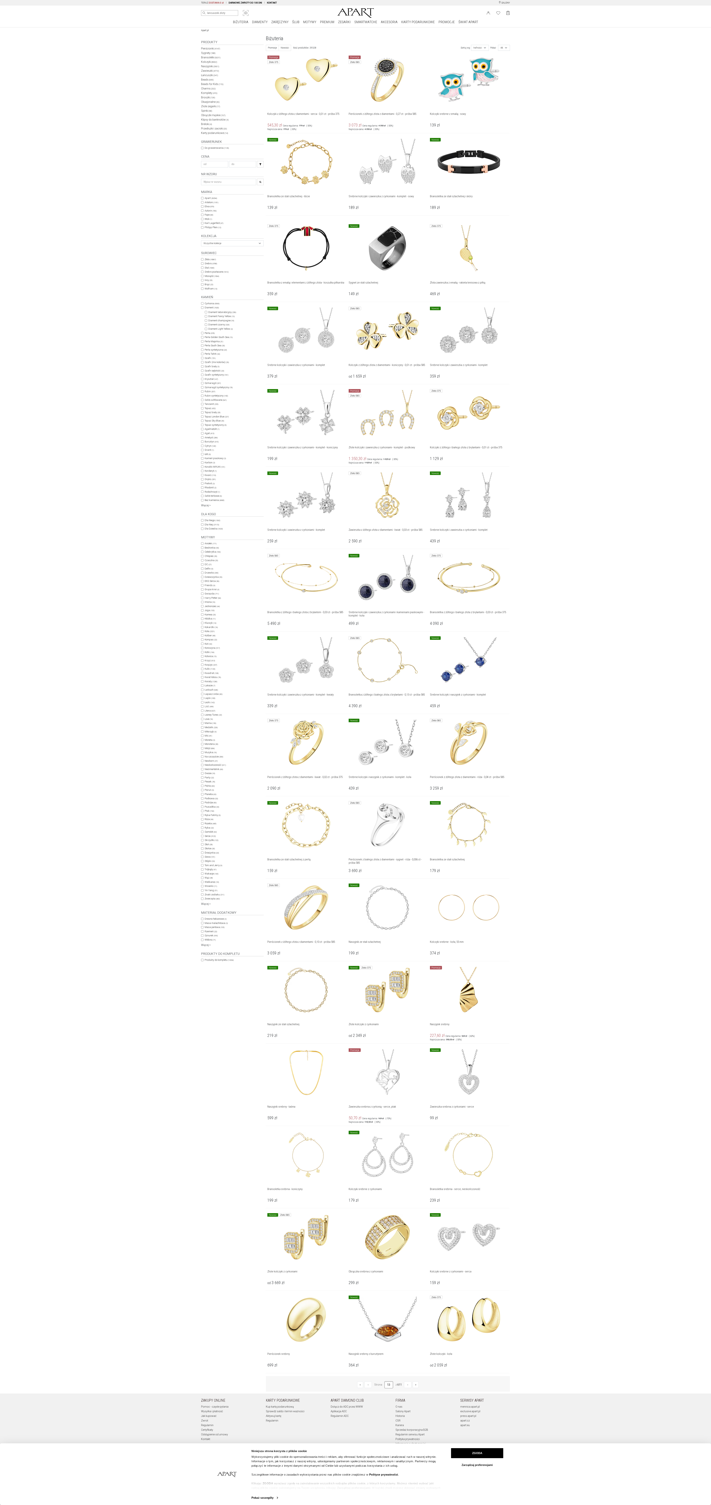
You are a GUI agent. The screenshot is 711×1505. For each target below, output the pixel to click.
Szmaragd (213, 383)
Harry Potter (213, 597)
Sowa (210, 856)
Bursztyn (211, 441)
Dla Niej (212, 524)
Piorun (209, 790)
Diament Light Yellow (220, 328)
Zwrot (204, 1420)
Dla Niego (212, 520)
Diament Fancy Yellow (221, 316)
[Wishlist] (498, 12)
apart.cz (465, 1420)
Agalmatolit (212, 429)
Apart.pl (205, 30)
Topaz (210, 408)
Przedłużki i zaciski (214, 128)
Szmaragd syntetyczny (219, 387)
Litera (210, 710)
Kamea (210, 614)
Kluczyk (210, 622)
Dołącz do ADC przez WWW (347, 1406)
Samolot (211, 831)
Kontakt (205, 1439)
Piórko (210, 785)
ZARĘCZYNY (279, 22)
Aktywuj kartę (273, 1415)
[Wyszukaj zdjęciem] (245, 13)
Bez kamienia (214, 500)
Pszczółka (212, 806)
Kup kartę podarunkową (280, 1406)
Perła (210, 333)
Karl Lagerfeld (214, 223)
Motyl (210, 748)
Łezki (210, 702)
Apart (211, 198)
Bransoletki (211, 57)
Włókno (210, 939)
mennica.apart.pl (470, 1406)
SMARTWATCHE (365, 22)
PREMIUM (327, 22)
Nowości (285, 47)
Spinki (206, 110)
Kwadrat (211, 673)
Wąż (209, 877)
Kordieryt (211, 470)
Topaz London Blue (217, 416)
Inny (208, 280)
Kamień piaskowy (215, 458)
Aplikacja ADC (339, 1411)
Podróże (210, 802)
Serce (210, 836)
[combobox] (232, 243)
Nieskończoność (215, 765)
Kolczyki (209, 61)
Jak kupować (208, 1415)
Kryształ (211, 379)
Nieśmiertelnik (214, 769)
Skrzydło (211, 840)
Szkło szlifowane (216, 400)
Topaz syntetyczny (215, 425)
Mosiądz (212, 276)
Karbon (210, 462)
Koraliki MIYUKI (215, 466)
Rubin (210, 391)
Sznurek (211, 935)
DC (208, 564)
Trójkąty (210, 869)
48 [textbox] (501, 47)
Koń (208, 643)
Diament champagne (221, 320)
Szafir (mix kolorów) (217, 362)
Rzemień (211, 931)
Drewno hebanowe (215, 918)
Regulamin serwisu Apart (410, 1434)
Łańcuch (211, 689)
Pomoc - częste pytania (214, 1406)
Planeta (210, 794)
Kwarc (210, 475)
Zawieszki (210, 70)
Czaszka (211, 560)
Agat (209, 433)
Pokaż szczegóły (262, 1497)
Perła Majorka (214, 341)
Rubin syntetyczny (216, 395)
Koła (210, 631)
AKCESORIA (389, 22)
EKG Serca (212, 581)
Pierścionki (210, 48)
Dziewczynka (213, 577)
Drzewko (211, 572)
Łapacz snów (213, 694)
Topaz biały (212, 412)
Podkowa (211, 798)
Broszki (208, 97)
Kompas (211, 639)
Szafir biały (212, 366)
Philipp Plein (213, 227)
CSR (397, 1420)
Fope (209, 214)
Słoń (209, 844)
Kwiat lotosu (213, 677)
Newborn (211, 760)
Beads (207, 79)
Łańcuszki (209, 75)
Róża (209, 819)
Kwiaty (211, 681)
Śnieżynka (212, 852)
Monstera (211, 744)
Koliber (210, 635)
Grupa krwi (212, 589)
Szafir (210, 358)
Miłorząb (210, 731)
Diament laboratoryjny (222, 312)
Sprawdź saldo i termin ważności (285, 1411)
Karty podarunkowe (214, 132)
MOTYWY (309, 22)
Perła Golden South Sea (219, 337)
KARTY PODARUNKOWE (418, 22)
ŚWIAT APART (468, 22)
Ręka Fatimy (213, 815)
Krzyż (210, 660)
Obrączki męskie (213, 115)
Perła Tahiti (212, 353)
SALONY (505, 2)
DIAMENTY (260, 22)
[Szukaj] (260, 164)
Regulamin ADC (340, 1415)
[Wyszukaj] (204, 12)
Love (209, 719)
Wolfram (211, 288)
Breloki (206, 124)
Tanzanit (211, 404)
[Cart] (508, 13)
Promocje (272, 47)
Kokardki (211, 627)
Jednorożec (212, 606)
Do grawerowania (217, 147)
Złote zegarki (210, 106)
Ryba (209, 827)
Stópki (210, 861)
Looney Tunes (213, 714)
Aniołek (210, 543)
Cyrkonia (212, 303)
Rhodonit (210, 487)
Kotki (209, 652)
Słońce (210, 848)
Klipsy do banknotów (215, 119)
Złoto (210, 259)
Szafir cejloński (214, 370)
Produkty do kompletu (219, 960)
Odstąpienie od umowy (214, 1434)
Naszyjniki (210, 66)
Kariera (399, 1425)
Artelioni (211, 202)
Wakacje (211, 873)
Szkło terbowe (213, 495)
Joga (209, 610)
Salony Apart (402, 1411)
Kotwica (210, 656)
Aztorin (210, 210)
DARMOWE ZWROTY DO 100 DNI (245, 2)
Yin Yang (211, 890)
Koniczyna (212, 647)
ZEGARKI (344, 22)
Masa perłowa (214, 927)
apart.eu (465, 1425)
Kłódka (210, 618)
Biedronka (212, 547)
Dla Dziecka (214, 528)
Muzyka (211, 752)
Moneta (210, 740)
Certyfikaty (207, 1429)
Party (209, 777)
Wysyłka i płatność (212, 1411)
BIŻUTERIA (240, 22)
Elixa (209, 206)
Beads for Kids (212, 84)
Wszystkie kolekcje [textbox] (212, 243)
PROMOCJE (446, 22)
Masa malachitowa (216, 923)
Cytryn (210, 445)
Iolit (208, 454)
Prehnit (210, 483)
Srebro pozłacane (216, 271)
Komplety (209, 92)
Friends (210, 585)
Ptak (209, 810)
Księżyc (211, 664)
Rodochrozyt (212, 491)
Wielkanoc (212, 882)
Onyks (210, 479)
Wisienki (211, 886)
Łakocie (210, 685)
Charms (208, 88)
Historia (400, 1415)
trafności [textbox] (477, 47)
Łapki (210, 698)
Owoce (210, 773)
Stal (209, 267)
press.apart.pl (468, 1415)
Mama (210, 723)
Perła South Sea (215, 345)
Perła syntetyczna (216, 349)
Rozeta (210, 823)
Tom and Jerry (213, 865)
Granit (209, 450)
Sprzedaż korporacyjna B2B (411, 1429)
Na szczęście (214, 756)
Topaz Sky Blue (214, 420)
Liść (209, 706)
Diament (212, 307)
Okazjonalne (210, 101)
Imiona (210, 602)
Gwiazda (212, 593)
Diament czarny (218, 324)
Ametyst (211, 437)
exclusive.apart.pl (470, 1411)
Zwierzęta (212, 898)
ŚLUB (295, 22)
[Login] (488, 12)
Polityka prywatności (407, 1439)
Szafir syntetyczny (216, 374)
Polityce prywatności (383, 1474)
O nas (398, 1406)
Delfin (209, 568)
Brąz (209, 284)
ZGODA (477, 1453)
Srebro (211, 263)
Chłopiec (211, 556)
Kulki (210, 668)
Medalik (211, 727)
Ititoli (208, 219)
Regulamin (207, 1425)
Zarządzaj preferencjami (477, 1464)
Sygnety (208, 52)
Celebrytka (213, 551)
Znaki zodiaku (214, 894)
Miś (208, 735)
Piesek (210, 781)
